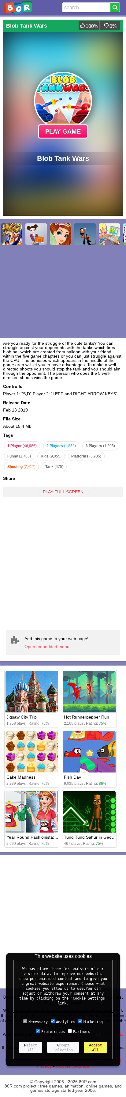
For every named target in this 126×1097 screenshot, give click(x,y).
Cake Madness (20, 777)
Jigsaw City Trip (21, 717)
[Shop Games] (36, 234)
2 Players (61, 446)
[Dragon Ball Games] (11, 234)
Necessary (38, 1022)
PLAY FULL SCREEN (63, 491)
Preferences (53, 1032)
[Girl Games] (60, 234)
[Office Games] (109, 234)
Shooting (21, 467)
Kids (51, 456)
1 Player (22, 446)
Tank (54, 467)
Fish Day (72, 777)
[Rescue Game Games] (85, 234)
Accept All (95, 1047)
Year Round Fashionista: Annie (36, 837)
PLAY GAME (63, 131)
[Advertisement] (63, 563)
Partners (81, 1032)
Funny (19, 456)
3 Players (100, 446)
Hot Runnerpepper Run (86, 717)
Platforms (86, 456)
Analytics (65, 1022)
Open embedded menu (46, 646)
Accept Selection (63, 1047)
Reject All (30, 1047)
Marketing (93, 1022)
